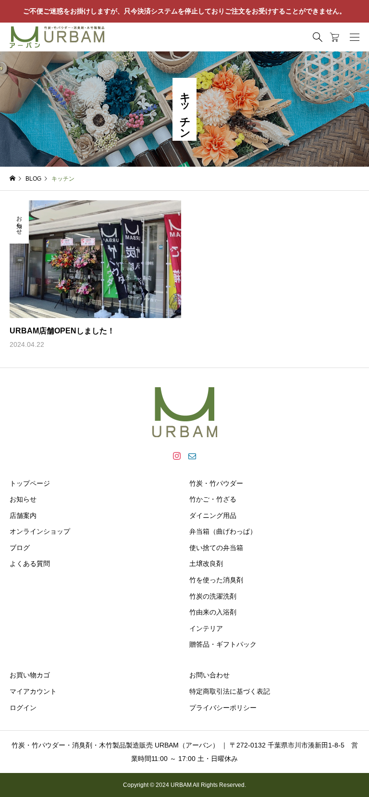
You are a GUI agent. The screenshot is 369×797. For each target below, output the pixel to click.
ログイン (23, 707)
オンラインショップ (40, 531)
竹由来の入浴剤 (212, 612)
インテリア (206, 628)
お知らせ (23, 499)
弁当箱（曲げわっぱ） (223, 531)
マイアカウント (33, 691)
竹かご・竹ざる (212, 499)
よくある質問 (30, 563)
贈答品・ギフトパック (223, 644)
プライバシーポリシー (223, 707)
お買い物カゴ (30, 675)
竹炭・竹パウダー (216, 483)
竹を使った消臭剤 (216, 580)
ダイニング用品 (212, 515)
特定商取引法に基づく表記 (229, 691)
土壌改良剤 (206, 563)
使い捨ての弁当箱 (216, 548)
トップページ (30, 483)
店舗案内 (23, 515)
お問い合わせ (209, 675)
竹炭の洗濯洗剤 (212, 596)
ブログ (20, 548)
